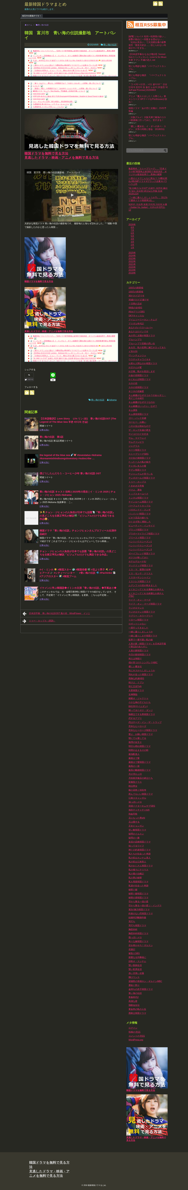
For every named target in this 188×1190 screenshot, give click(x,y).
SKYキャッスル (136, 315)
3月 (132, 242)
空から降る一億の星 (138, 901)
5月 (132, 236)
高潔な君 (133, 1001)
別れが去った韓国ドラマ (141, 674)
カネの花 (133, 383)
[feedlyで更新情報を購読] (155, 3)
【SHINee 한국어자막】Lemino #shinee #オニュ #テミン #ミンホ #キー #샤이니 (65, 68)
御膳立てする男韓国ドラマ (142, 714)
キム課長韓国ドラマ (138, 414)
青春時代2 (134, 997)
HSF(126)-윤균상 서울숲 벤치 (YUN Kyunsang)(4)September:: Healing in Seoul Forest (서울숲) (68, 96)
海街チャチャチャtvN (139, 810)
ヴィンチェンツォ (137, 355)
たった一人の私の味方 (140, 462)
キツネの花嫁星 (136, 391)
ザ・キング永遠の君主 (140, 430)
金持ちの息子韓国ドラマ (141, 989)
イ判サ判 (133, 351)
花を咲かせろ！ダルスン (141, 945)
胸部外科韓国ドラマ (138, 933)
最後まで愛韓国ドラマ (140, 762)
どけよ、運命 (135, 490)
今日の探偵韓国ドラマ (140, 654)
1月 (132, 247)
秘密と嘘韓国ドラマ (138, 893)
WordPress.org (136, 1040)
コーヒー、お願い (137, 422)
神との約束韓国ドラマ (140, 850)
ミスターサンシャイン (140, 577)
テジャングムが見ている (141, 474)
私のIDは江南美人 (137, 862)
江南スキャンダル (137, 798)
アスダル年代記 (136, 323)
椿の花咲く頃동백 (137, 790)
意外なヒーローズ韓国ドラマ (143, 730)
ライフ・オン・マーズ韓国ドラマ (145, 604)
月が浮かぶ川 (135, 774)
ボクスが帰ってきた (138, 557)
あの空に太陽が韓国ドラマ (142, 335)
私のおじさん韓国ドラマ (141, 866)
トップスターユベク (138, 494)
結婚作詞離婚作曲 (137, 917)
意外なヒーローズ (137, 726)
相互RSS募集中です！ (31, 16)
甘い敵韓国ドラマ (137, 830)
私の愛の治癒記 (136, 874)
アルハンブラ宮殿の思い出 (142, 343)
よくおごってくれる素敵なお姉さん (146, 589)
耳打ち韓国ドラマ (137, 925)
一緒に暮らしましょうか (141, 632)
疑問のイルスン (136, 834)
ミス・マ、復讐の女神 (140, 569)
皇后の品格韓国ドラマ (140, 842)
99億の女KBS (135, 307)
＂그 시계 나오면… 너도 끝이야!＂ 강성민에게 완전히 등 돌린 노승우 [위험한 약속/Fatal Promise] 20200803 (148, 87)
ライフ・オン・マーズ (140, 600)
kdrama (113, 400)
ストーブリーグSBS (139, 454)
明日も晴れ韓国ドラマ (140, 746)
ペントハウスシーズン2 (140, 545)
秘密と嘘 (133, 889)
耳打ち (132, 921)
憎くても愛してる (137, 738)
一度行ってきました (138, 628)
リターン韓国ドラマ (138, 620)
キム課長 (133, 410)
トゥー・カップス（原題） (42, 621)
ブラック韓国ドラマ (138, 530)
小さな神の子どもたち (140, 702)
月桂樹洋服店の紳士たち (141, 778)
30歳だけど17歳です (139, 300)
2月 (132, 245)
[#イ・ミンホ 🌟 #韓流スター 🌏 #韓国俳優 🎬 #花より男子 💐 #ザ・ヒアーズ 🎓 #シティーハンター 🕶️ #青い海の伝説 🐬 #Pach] (31, 575)
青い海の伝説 (110, 45)
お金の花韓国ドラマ (138, 375)
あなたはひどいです (138, 331)
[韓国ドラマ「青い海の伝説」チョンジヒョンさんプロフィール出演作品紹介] (31, 536)
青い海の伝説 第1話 (51, 436)
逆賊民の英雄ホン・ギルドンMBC (145, 981)
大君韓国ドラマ (136, 690)
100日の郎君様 (136, 292)
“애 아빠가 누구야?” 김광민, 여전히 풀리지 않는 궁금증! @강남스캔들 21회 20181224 (64, 73)
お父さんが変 (135, 367)
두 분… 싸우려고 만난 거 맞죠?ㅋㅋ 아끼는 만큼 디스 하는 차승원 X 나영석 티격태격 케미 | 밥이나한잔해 (72, 60)
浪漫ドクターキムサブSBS (142, 806)
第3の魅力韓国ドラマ (139, 909)
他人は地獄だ (135, 658)
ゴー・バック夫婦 (137, 418)
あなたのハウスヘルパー (141, 327)
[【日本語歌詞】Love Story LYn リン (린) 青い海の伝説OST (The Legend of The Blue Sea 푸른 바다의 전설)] (31, 424)
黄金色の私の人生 (137, 1009)
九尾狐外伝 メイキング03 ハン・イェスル (48, 107)
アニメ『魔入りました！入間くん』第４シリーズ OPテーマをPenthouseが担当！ (148, 99)
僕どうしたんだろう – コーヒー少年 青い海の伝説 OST (70, 473)
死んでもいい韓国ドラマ (141, 794)
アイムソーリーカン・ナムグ (143, 319)
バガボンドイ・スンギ (140, 510)
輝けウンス (134, 977)
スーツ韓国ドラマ (137, 450)
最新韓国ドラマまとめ (45, 4)
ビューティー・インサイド (142, 526)
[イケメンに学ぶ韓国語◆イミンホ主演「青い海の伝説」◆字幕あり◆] (31, 593)
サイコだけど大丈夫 (138, 434)
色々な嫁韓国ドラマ (138, 941)
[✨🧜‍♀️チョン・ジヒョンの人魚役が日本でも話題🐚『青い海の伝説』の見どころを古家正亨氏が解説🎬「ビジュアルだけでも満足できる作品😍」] (31, 518)
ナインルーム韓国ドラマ (141, 502)
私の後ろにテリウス (138, 870)
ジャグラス (134, 446)
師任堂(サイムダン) (138, 706)
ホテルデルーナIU (137, 561)
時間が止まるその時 (138, 750)
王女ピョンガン (136, 826)
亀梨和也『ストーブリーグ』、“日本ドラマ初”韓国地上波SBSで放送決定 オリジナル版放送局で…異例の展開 (74, 51)
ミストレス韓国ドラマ (140, 581)
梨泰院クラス (135, 782)
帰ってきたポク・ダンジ (141, 710)
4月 (132, 239)
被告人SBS (134, 953)
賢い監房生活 (135, 969)
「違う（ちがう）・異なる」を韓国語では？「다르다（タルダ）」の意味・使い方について (67, 83)
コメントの (137, 1036)
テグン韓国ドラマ (137, 470)
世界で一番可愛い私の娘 (141, 640)
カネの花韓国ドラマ (138, 387)
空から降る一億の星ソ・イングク (145, 905)
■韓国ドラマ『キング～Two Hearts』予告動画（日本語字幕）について (59, 91)
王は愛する (134, 822)
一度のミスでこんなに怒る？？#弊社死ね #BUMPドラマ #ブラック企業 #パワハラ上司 (65, 65)
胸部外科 (133, 929)
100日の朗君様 (136, 288)
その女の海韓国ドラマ (140, 458)
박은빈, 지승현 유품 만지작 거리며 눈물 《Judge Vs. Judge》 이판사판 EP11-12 (148, 207)
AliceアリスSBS (137, 311)
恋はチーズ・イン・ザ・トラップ (145, 722)
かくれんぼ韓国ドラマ (140, 379)
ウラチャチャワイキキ (140, 359)
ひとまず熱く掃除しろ (140, 522)
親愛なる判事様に (137, 957)
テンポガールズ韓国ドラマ (142, 478)
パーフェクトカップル (140, 506)
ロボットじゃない (137, 624)
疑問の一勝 (134, 838)
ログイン (133, 1028)
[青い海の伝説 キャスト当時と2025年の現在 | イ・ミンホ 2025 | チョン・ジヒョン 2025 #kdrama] (31, 497)
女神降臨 (133, 694)
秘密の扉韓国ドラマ (138, 897)
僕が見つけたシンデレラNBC (143, 662)
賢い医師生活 (135, 965)
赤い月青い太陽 (136, 973)
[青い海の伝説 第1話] (31, 442)
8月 (132, 227)
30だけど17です (137, 296)
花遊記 (132, 949)
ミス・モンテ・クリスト (141, 573)
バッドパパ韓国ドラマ (140, 514)
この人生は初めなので (140, 426)
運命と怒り (134, 985)
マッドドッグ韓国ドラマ (141, 565)
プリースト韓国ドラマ (140, 537)
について (36, 86)
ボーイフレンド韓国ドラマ (142, 553)
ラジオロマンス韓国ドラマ (142, 612)
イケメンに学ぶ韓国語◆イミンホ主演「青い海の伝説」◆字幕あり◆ (78, 587)
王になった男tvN (137, 818)
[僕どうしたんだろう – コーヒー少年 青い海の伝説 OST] (31, 479)
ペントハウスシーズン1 (140, 541)
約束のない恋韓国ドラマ (141, 913)
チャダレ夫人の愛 (137, 466)
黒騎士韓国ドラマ (137, 1013)
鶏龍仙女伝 (134, 1005)
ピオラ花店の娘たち (138, 518)
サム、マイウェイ (137, 438)
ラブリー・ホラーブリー (141, 616)
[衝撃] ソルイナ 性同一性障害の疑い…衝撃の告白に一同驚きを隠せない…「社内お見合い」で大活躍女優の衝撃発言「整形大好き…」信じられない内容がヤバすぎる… (147, 42)
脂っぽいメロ (135, 937)
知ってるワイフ (136, 846)
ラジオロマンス (136, 608)
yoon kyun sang (39, 94)
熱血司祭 (133, 814)
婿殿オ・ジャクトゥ (138, 698)
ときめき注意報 (136, 486)
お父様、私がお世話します (142, 371)
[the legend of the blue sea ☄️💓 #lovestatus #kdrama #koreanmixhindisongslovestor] (31, 461)
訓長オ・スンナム (137, 961)
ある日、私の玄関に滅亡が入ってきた (147, 347)
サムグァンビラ (136, 442)
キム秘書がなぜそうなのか (142, 402)
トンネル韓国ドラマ (138, 498)
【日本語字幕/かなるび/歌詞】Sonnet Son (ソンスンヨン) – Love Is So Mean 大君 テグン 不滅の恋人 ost (147, 57)
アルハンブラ (135, 339)
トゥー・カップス (137, 482)
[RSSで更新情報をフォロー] (160, 3)
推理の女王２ (135, 742)
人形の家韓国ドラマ (138, 650)
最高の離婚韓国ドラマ (140, 770)
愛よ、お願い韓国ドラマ (141, 734)
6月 (132, 233)
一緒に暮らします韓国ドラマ (143, 636)
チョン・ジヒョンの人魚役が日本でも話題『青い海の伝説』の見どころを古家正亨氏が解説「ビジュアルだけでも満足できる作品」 (77, 515)
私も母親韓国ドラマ (138, 881)
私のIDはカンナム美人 (140, 858)
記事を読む (44, 430)
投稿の (134, 1032)
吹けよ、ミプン (136, 682)
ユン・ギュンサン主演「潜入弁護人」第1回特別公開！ (53, 101)
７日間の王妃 (135, 304)
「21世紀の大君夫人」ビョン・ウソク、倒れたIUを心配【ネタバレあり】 (60, 70)
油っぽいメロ (135, 802)
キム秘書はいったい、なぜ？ (143, 406)
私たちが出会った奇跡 (140, 854)
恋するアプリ (135, 718)
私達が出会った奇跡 (138, 885)
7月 (132, 230)
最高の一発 (134, 766)
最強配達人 (134, 754)
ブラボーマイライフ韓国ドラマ (144, 533)
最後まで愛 (134, 758)
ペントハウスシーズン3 (140, 549)
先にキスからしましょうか (142, 670)
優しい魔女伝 (135, 666)
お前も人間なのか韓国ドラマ (143, 363)
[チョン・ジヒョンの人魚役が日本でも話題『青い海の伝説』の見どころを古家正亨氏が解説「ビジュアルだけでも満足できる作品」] (31, 557)
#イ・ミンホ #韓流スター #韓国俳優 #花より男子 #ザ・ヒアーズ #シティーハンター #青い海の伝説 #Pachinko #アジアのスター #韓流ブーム (77, 573)
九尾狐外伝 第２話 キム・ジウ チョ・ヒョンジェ (51, 104)
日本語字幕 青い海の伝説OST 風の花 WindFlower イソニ (59, 613)
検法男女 (133, 786)
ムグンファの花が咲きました (143, 585)
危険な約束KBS (136, 678)
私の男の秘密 (135, 877)
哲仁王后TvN (135, 686)
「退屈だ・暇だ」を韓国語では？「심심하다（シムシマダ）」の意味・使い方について (65, 88)
